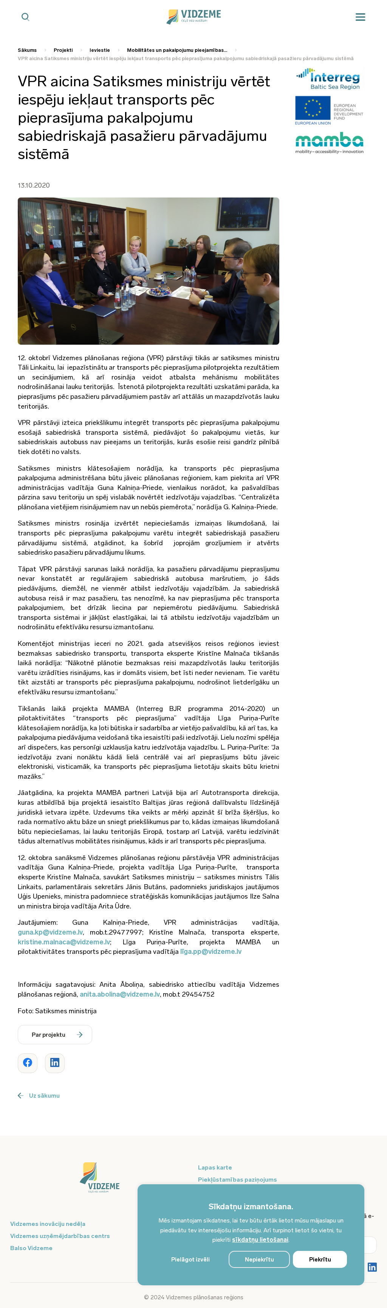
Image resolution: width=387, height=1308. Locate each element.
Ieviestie (100, 50)
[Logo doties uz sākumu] (99, 1181)
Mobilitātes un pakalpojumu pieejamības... (177, 50)
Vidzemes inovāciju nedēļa (47, 1223)
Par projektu (48, 1034)
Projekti (63, 50)
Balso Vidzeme (31, 1248)
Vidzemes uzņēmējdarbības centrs (60, 1236)
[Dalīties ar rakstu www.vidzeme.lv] (27, 1063)
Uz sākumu (44, 1095)
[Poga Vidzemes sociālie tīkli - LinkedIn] (372, 1268)
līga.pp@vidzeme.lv (210, 951)
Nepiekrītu (259, 1259)
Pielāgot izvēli (190, 1259)
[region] (251, 1234)
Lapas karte (215, 1167)
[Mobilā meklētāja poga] (25, 17)
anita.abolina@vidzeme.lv (120, 994)
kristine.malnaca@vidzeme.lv (64, 942)
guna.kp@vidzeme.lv (50, 932)
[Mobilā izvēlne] (360, 17)
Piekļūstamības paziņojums (237, 1179)
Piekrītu (320, 1259)
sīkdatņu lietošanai (260, 1239)
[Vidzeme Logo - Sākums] (193, 17)
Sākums (27, 50)
